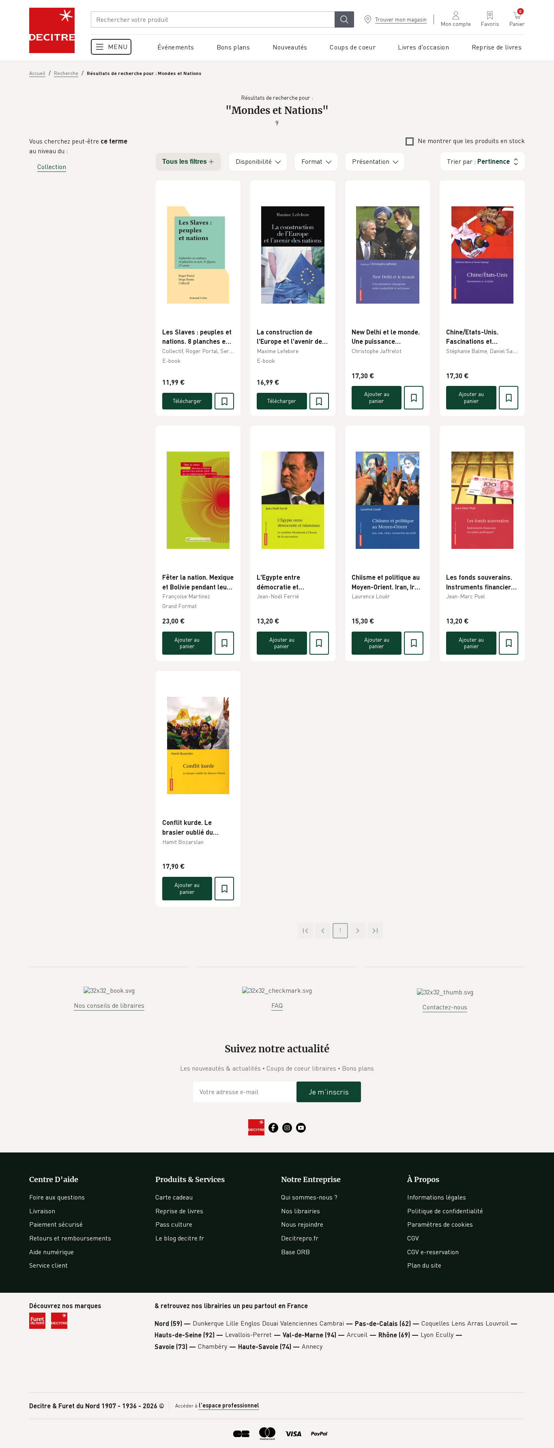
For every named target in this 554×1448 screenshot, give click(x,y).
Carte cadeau (174, 1197)
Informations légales (436, 1197)
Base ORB (295, 1252)
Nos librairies (300, 1211)
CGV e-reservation (433, 1252)
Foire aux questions (57, 1197)
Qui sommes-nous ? (309, 1197)
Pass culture (173, 1224)
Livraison (42, 1211)
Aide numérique (51, 1252)
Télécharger (187, 400)
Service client (48, 1265)
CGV (413, 1238)
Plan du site (424, 1265)
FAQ (277, 1005)
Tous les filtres (184, 161)
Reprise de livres (179, 1211)
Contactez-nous (445, 1007)
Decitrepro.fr (299, 1238)
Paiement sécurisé (56, 1224)
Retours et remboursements (70, 1238)
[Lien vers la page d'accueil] (52, 30)
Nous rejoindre (302, 1224)
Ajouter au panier (376, 397)
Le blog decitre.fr (179, 1238)
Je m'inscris (329, 1091)
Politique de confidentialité (445, 1211)
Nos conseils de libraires (109, 1005)
